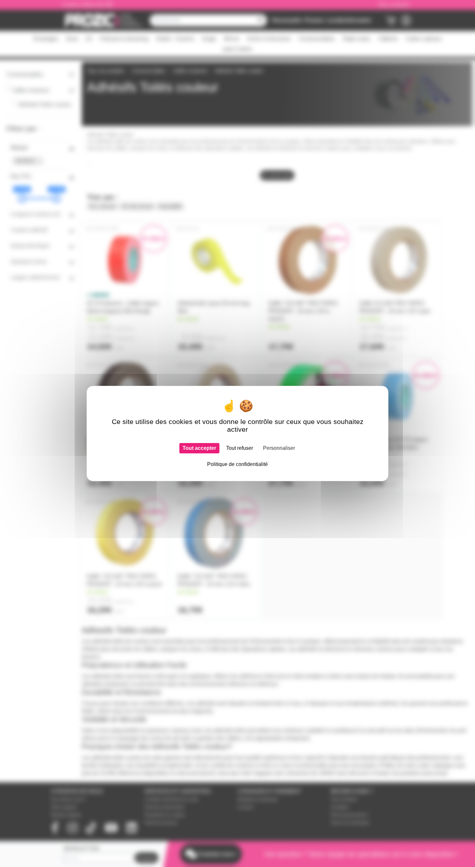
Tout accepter (199, 448)
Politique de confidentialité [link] (237, 464)
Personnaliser (279, 448)
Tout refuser (239, 448)
